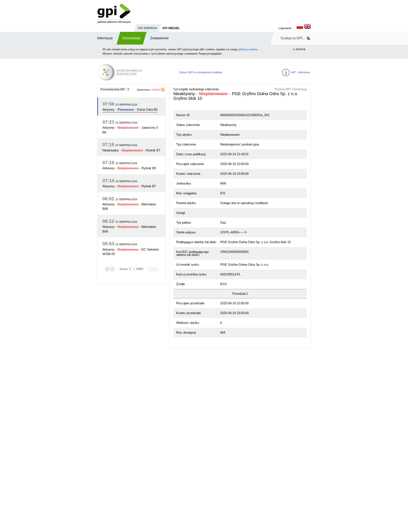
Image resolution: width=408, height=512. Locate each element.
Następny (150, 269)
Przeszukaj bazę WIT (113, 89)
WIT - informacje (300, 72)
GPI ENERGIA (147, 28)
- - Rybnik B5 (129, 168)
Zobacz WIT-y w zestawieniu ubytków (200, 72)
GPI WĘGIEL (171, 28)
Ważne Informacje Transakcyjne (131, 69)
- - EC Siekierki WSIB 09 (130, 252)
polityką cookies (248, 49)
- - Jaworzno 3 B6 (130, 130)
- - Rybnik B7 (131, 150)
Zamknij (300, 49)
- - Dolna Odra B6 (129, 109)
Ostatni (155, 269)
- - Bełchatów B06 (129, 206)
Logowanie (284, 28)
